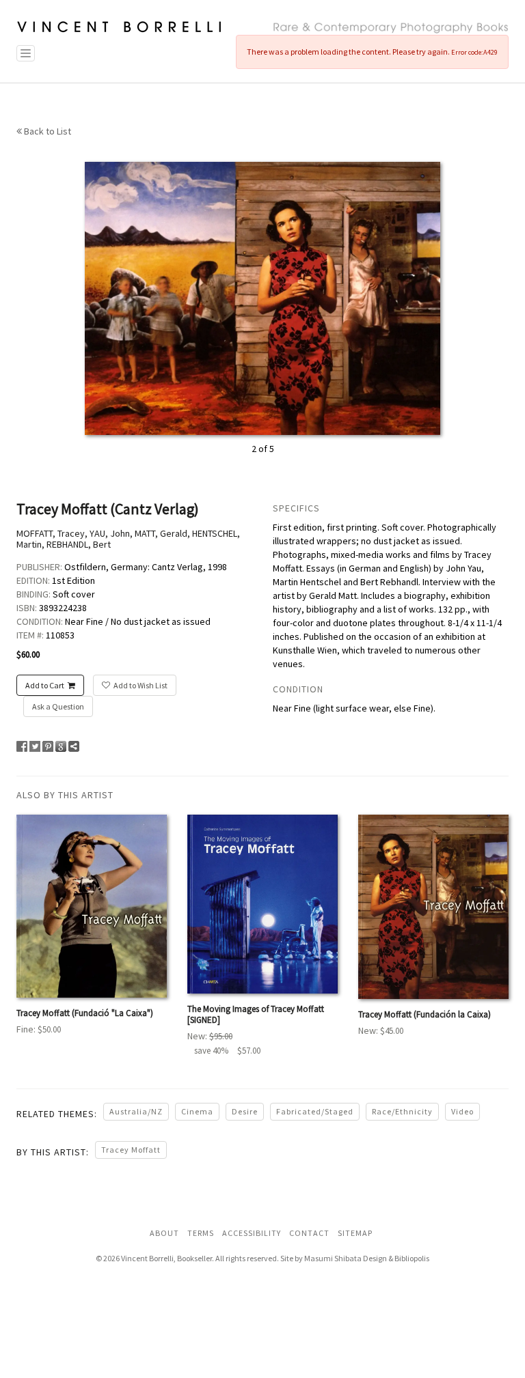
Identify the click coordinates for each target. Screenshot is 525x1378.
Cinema (197, 1111)
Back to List (46, 131)
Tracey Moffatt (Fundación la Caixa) (424, 1014)
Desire (245, 1111)
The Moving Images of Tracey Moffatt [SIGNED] (255, 1014)
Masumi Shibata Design (345, 1258)
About (164, 1233)
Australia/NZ (136, 1111)
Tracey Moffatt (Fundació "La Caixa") (84, 1013)
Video (462, 1111)
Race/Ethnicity (402, 1111)
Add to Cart (44, 685)
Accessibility (251, 1233)
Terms (200, 1233)
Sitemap (355, 1233)
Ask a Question (58, 706)
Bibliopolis (411, 1258)
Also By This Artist (64, 795)
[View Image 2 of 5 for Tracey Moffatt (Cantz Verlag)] (262, 297)
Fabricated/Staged (314, 1111)
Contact (309, 1233)
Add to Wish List (140, 685)
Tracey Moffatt (131, 1149)
